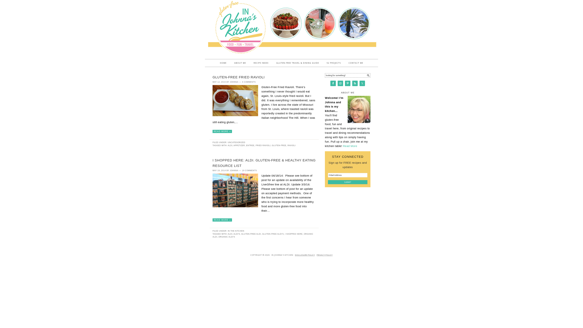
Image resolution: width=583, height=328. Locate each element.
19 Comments (249, 170)
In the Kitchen (236, 231)
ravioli (292, 145)
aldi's (237, 234)
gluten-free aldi (251, 234)
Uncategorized (236, 142)
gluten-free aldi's (273, 234)
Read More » (222, 131)
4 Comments (249, 82)
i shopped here (294, 234)
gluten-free (279, 145)
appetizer (239, 145)
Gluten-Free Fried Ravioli (239, 77)
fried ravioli (263, 145)
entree (250, 145)
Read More (350, 146)
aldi (230, 145)
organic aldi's (226, 237)
